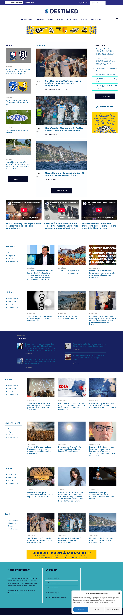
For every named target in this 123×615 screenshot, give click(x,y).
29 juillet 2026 (94, 444)
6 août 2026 (9, 127)
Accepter (81, 609)
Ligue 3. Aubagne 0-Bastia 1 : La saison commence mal (18, 102)
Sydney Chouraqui (13, 590)
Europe (60, 19)
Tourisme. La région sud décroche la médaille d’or (69, 272)
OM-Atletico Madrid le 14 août (106, 74)
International (96, 19)
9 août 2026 (76, 363)
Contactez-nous (53, 588)
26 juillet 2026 (94, 268)
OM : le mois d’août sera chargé (17, 131)
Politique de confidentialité (57, 597)
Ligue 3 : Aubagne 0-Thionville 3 (106, 69)
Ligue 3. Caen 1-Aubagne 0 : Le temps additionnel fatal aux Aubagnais (18, 71)
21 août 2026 (9, 66)
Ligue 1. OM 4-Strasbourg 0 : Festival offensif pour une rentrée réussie (64, 129)
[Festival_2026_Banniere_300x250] (104, 122)
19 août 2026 (31, 268)
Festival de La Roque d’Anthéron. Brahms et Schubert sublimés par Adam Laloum (101, 495)
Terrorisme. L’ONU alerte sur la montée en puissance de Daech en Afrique (40, 318)
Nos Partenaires (99, 3)
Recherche (84, 3)
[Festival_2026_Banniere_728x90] (61, 30)
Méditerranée (72, 19)
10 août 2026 (62, 268)
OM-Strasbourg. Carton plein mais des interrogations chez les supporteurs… (64, 83)
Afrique (84, 19)
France (51, 19)
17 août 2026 (28, 367)
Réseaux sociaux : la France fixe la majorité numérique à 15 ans (106, 80)
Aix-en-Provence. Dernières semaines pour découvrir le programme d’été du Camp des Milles (39, 406)
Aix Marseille (52, 89)
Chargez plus (18, 179)
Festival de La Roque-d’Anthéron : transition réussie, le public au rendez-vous (40, 494)
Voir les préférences (113, 609)
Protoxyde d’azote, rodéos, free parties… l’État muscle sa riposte (106, 87)
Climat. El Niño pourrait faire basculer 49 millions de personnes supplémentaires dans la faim (39, 450)
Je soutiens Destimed (15, 2)
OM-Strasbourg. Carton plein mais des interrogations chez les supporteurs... (23, 226)
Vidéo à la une (62, 89)
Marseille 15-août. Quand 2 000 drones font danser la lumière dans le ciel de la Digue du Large (98, 226)
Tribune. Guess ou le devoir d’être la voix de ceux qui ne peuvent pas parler (88, 357)
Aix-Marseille (26, 19)
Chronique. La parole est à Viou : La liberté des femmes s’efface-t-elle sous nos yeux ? (40, 361)
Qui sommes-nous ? (54, 583)
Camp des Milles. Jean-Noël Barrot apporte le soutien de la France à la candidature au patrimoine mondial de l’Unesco (102, 320)
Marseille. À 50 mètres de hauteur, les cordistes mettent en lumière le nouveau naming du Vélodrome (61, 226)
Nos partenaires (53, 578)
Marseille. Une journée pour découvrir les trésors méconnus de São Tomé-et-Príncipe (18, 165)
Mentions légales (53, 593)
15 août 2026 (9, 97)
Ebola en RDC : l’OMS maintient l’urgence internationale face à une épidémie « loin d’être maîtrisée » (71, 406)
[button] (119, 593)
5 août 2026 (9, 159)
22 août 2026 (31, 535)
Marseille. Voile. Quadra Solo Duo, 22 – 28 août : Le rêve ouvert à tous (65, 174)
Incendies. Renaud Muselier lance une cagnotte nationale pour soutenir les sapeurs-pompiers (102, 274)
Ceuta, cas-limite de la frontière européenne (68, 317)
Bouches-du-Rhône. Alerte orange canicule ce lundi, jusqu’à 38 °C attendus (69, 449)
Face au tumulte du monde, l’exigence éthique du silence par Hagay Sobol (89, 345)
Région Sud (40, 19)
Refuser (96, 609)
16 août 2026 (76, 349)
